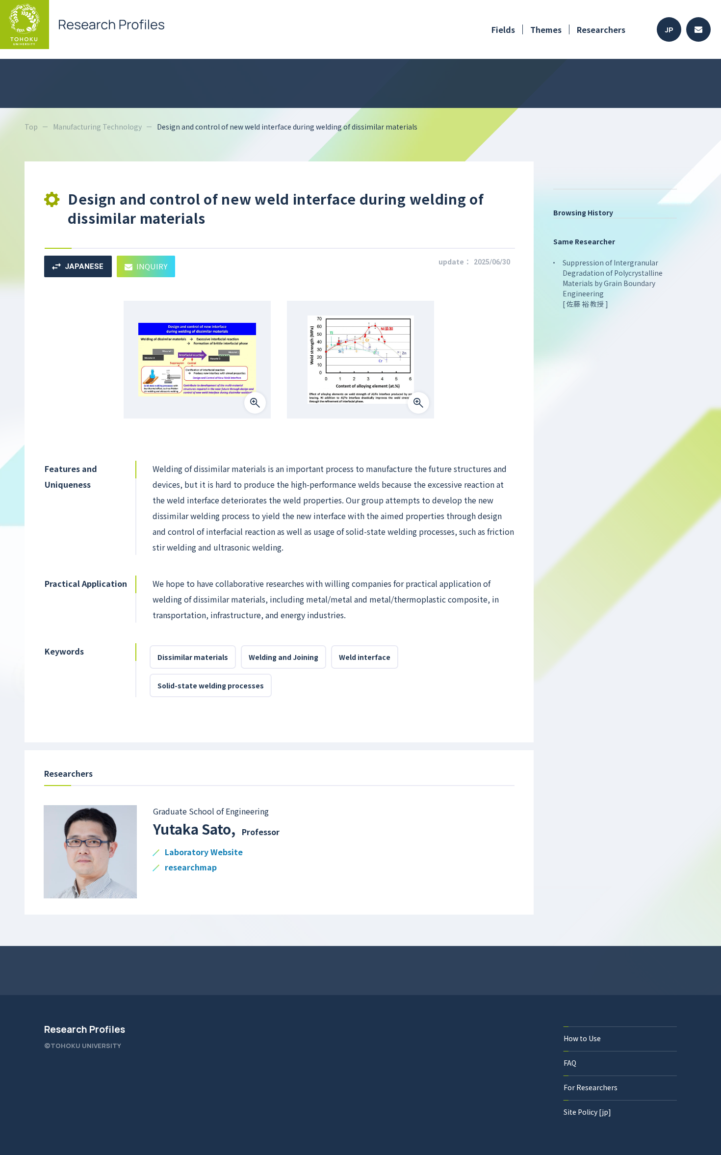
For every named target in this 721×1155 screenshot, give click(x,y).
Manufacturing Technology (97, 126)
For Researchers (591, 1087)
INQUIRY (151, 266)
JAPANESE (84, 266)
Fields (503, 29)
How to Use (582, 1038)
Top (31, 126)
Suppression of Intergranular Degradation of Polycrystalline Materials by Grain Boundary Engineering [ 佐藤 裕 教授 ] (613, 283)
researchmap (191, 867)
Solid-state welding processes (210, 685)
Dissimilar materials (192, 657)
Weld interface (364, 657)
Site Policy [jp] (587, 1112)
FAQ (570, 1063)
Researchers (601, 29)
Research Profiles (84, 1029)
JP (669, 30)
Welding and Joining (283, 657)
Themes (546, 29)
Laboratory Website (204, 852)
